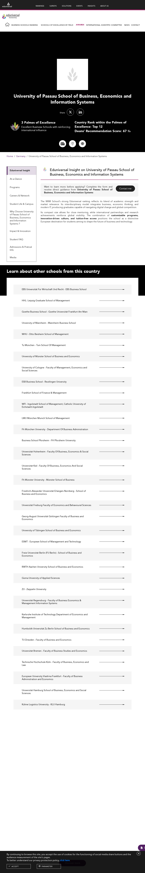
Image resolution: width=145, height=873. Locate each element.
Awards (80, 24)
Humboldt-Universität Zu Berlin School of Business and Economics (56, 628)
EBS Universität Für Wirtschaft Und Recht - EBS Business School (54, 289)
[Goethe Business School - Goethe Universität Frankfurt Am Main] (109, 311)
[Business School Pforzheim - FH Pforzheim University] (109, 440)
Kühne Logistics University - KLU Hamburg (43, 704)
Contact (135, 25)
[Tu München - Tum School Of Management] (109, 345)
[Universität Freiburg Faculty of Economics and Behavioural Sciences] (109, 505)
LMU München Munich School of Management (46, 418)
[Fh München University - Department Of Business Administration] (109, 429)
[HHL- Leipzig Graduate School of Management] (109, 300)
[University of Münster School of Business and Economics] (109, 356)
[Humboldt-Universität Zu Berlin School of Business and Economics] (109, 628)
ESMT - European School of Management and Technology (51, 541)
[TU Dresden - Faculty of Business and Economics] (109, 639)
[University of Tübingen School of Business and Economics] (109, 530)
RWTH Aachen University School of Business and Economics (52, 566)
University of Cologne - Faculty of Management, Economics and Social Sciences (54, 369)
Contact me (125, 188)
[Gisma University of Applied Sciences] (109, 578)
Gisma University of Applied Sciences (41, 578)
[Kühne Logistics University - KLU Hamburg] (109, 704)
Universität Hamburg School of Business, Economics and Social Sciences (54, 692)
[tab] (21, 171)
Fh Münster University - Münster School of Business (48, 479)
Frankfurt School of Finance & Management (44, 392)
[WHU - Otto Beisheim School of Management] (109, 334)
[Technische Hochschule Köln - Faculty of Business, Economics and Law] (109, 662)
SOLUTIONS (66, 6)
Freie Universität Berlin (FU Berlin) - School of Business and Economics (52, 554)
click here (65, 860)
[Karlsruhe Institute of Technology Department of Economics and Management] (109, 614)
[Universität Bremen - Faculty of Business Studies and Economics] (109, 651)
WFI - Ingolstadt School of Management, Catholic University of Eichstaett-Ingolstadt (54, 406)
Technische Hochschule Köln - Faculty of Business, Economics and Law (55, 664)
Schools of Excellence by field (57, 25)
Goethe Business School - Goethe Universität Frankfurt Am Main (55, 311)
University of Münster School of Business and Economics (51, 356)
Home (10, 156)
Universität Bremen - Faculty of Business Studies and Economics (54, 651)
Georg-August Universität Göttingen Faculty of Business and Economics (53, 518)
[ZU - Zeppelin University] (109, 589)
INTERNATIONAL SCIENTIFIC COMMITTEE (104, 25)
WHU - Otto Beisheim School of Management (45, 334)
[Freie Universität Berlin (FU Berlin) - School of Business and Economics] (109, 552)
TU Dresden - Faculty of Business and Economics (46, 639)
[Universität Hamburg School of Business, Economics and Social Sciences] (109, 690)
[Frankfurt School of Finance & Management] (109, 392)
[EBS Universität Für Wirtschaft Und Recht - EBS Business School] (109, 289)
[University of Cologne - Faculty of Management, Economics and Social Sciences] (109, 367)
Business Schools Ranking (24, 25)
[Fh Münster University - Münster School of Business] (109, 479)
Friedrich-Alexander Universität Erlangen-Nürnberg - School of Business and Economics (54, 493)
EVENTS (79, 6)
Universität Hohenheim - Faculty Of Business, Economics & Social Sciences (55, 453)
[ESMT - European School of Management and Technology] (109, 541)
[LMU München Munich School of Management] (109, 418)
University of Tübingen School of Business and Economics (51, 530)
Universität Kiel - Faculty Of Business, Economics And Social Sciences (52, 467)
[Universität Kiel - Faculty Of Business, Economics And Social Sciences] (109, 465)
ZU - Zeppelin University (34, 589)
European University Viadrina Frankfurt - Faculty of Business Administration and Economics (52, 678)
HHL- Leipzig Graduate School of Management (46, 300)
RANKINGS (40, 6)
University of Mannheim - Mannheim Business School (49, 323)
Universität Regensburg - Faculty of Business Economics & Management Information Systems (51, 602)
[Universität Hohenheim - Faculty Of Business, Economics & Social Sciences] (109, 451)
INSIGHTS (91, 6)
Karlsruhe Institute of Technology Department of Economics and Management (55, 616)
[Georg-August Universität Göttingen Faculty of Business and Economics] (109, 516)
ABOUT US (104, 6)
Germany (20, 156)
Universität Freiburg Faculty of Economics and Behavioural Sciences (56, 505)
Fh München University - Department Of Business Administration (55, 429)
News (127, 25)
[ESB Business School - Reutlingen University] (109, 381)
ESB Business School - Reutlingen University (44, 381)
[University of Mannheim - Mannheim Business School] (109, 323)
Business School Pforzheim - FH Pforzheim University (49, 440)
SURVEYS (53, 6)
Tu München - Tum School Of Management (44, 345)
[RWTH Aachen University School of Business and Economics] (109, 566)
